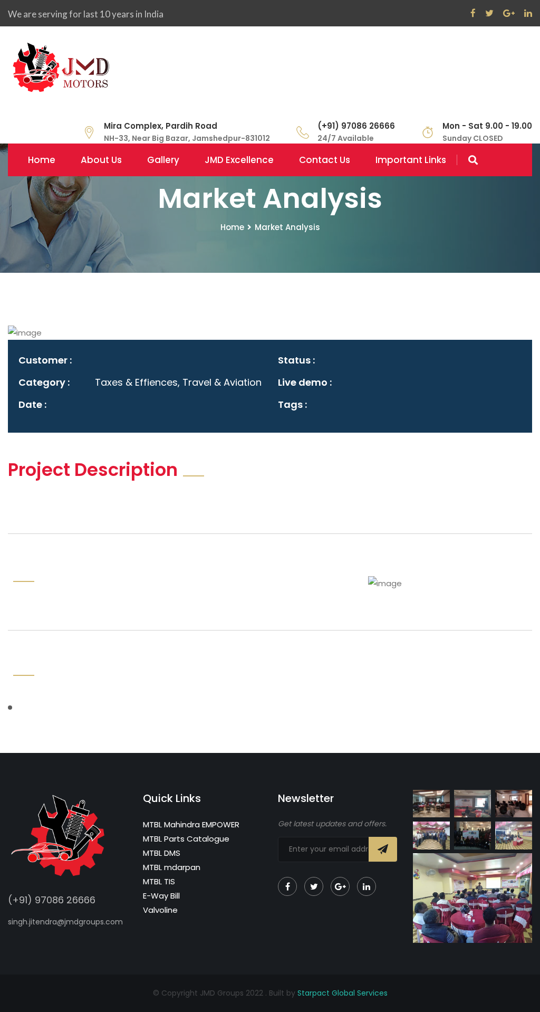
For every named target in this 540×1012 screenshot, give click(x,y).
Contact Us (324, 160)
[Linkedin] (366, 886)
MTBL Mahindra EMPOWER (191, 824)
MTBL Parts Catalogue (186, 838)
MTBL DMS (161, 852)
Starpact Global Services (342, 993)
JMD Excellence (239, 160)
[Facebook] (287, 886)
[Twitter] (313, 886)
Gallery (163, 160)
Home (41, 160)
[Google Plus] (340, 886)
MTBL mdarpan (171, 867)
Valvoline (160, 909)
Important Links (410, 160)
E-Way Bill (161, 895)
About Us (101, 160)
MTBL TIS (159, 881)
